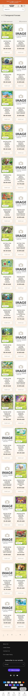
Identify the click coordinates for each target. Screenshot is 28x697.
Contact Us (6, 651)
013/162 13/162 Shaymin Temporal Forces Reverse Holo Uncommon (7, 449)
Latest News (6, 647)
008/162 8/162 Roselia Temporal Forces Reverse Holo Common (21, 279)
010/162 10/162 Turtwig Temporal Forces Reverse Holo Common (21, 348)
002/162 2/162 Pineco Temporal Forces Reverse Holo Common (21, 77)
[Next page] (24, 635)
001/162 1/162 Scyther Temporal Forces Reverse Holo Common (21, 44)
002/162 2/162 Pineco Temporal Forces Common (7, 77)
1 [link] (3, 635)
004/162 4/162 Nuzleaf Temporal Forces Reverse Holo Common (21, 144)
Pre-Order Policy (8, 654)
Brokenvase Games (13, 690)
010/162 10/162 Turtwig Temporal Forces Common (7, 348)
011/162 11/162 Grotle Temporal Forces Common (7, 381)
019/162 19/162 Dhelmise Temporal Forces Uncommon (21, 618)
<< (2, 15)
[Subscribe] (23, 664)
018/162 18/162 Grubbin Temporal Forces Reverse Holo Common (7, 618)
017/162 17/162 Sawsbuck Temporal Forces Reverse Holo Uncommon (7, 584)
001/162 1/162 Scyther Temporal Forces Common (7, 44)
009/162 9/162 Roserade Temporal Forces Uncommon (7, 313)
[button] (3, 6)
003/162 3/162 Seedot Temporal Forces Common (7, 111)
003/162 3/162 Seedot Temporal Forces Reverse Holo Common (21, 111)
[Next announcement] (25, 2)
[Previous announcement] (3, 2)
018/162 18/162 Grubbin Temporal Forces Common (21, 583)
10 (20, 635)
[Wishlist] (21, 6)
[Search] (23, 9)
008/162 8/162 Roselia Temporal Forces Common (7, 279)
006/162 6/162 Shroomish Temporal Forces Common (7, 212)
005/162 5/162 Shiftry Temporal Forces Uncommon (7, 178)
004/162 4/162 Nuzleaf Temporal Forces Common (7, 144)
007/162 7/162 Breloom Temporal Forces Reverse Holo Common (21, 246)
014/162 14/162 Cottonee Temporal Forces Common (21, 448)
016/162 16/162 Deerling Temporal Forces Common (21, 516)
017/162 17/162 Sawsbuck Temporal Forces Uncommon (21, 550)
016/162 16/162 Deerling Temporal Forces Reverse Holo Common (7, 550)
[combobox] (14, 9)
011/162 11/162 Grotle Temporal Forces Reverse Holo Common (21, 381)
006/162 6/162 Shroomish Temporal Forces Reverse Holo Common (21, 212)
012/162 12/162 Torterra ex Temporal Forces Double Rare (7, 414)
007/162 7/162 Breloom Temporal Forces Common (7, 246)
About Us (5, 644)
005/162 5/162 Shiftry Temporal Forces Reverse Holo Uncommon (21, 178)
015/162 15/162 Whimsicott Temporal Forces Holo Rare (21, 483)
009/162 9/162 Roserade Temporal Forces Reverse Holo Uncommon (21, 314)
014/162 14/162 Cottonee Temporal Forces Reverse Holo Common (7, 483)
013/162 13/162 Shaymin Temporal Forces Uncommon (21, 414)
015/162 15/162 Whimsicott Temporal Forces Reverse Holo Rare (7, 516)
